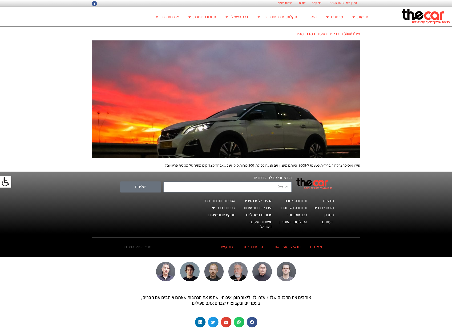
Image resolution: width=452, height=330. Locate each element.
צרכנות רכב (170, 17)
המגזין (312, 17)
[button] (252, 322)
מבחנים (337, 17)
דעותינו (328, 221)
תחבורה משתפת (294, 207)
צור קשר (317, 3)
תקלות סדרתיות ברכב (279, 17)
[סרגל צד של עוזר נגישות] (5, 182)
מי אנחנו (316, 246)
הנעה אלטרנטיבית (257, 200)
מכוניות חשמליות (259, 214)
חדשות (362, 17)
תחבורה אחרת (204, 17)
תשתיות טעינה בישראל (261, 224)
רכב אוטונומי (297, 214)
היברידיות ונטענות (258, 207)
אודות (302, 3)
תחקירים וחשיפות (221, 214)
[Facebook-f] (94, 3)
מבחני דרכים (324, 207)
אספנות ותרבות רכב (219, 200)
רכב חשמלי (239, 17)
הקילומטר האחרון (293, 221)
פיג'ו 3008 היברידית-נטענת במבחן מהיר (328, 33)
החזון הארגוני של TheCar (342, 3)
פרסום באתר (285, 3)
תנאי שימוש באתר (286, 246)
